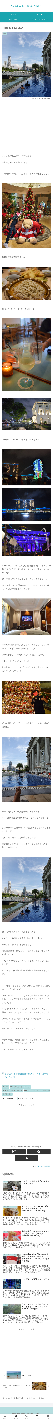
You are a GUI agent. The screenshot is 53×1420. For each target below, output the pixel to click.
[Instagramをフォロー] (14, 1151)
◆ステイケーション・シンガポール (38, 1090)
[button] (48, 682)
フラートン (8, 1094)
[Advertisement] (26, 119)
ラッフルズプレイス (26, 1098)
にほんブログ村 (9, 1077)
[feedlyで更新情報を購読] (39, 1151)
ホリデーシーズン (10, 1098)
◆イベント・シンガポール (13, 1090)
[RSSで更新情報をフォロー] (26, 1158)
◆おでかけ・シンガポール (21, 1087)
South (6, 1087)
